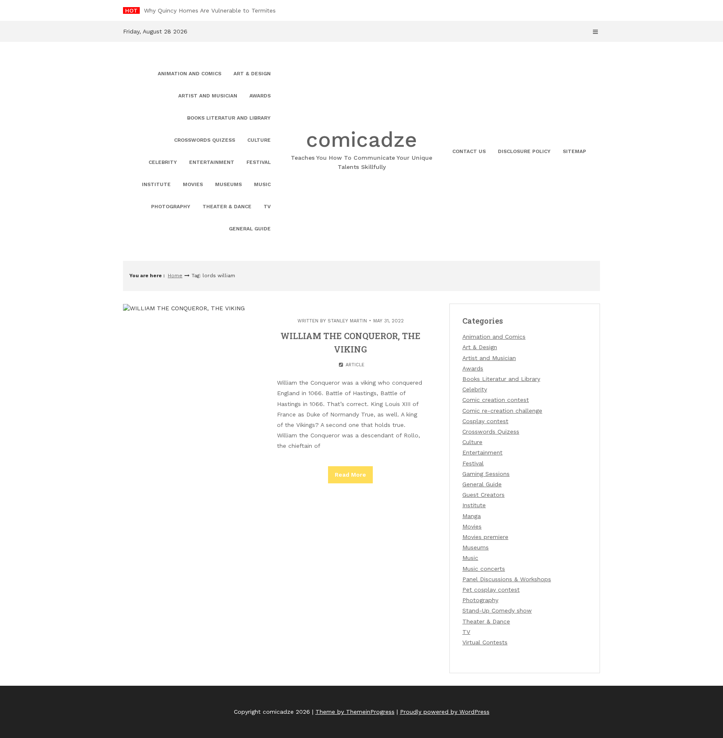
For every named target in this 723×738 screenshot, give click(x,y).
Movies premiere (485, 537)
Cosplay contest (485, 421)
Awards (260, 96)
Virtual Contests (485, 642)
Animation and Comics (189, 74)
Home (175, 275)
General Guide (250, 229)
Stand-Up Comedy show (497, 610)
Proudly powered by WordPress (445, 711)
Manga (471, 516)
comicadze (361, 148)
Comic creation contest (495, 399)
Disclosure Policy (524, 151)
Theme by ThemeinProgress (355, 711)
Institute (156, 184)
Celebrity (163, 162)
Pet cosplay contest (491, 589)
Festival (258, 162)
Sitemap (574, 151)
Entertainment (211, 162)
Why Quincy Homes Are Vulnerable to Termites (210, 10)
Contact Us (469, 151)
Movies (193, 184)
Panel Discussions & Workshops (506, 579)
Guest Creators (483, 494)
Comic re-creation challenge (502, 410)
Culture (259, 140)
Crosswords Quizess (204, 140)
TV (267, 206)
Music (262, 184)
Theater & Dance (227, 206)
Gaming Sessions (486, 473)
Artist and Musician (207, 96)
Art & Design (252, 74)
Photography (170, 206)
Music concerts (483, 568)
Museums (228, 184)
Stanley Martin (347, 321)
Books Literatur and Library (229, 118)
